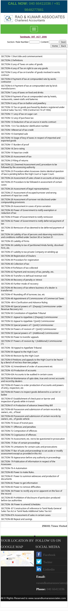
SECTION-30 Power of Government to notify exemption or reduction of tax (29, 211)
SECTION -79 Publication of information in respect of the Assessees (28, 463)
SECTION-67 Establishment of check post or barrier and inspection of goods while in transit (28, 400)
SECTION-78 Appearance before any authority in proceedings (31, 457)
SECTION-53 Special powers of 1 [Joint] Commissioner (27, 325)
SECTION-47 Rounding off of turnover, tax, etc (23, 294)
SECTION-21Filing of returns (14, 160)
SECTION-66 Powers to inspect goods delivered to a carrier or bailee (31, 393)
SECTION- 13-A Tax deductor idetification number (25, 126)
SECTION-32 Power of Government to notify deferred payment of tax (32, 222)
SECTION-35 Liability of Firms (15, 241)
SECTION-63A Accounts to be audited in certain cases (27, 374)
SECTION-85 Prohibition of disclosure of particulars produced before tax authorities (30, 499)
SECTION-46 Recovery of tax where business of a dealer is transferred (29, 289)
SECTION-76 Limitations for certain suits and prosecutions (29, 446)
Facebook (49, 555)
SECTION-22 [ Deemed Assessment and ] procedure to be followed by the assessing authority (29, 166)
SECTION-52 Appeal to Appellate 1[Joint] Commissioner (28, 321)
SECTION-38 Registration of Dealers (18, 256)
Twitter (47, 562)
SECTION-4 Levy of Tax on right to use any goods (24, 68)
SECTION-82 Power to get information (19, 483)
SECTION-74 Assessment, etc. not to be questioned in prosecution (33, 439)
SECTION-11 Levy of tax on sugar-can (19, 114)
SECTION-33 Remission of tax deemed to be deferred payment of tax (32, 229)
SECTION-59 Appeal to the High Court (19, 351)
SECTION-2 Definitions (12, 60)
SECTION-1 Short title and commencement (21, 56)
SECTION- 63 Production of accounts (18, 370)
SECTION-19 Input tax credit (14, 152)
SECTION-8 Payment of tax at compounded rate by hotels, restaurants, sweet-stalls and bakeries (29, 98)
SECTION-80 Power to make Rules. (17, 472)
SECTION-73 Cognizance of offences (18, 435)
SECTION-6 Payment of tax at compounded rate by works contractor (28, 80)
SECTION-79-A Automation (14, 468)
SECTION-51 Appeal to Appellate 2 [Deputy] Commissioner (29, 317)
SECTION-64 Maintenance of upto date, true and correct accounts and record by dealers (33, 380)
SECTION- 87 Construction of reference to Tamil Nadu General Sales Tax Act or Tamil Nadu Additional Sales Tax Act (31, 510)
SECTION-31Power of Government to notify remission (27, 217)
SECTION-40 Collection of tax (15, 264)
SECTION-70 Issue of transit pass (17, 423)
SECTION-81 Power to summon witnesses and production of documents (30, 477)
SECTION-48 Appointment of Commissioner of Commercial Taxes (32, 298)
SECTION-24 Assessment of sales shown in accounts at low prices (33, 178)
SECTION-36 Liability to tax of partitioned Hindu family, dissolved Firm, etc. (32, 246)
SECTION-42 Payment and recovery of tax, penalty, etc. (27, 272)
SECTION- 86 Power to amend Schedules (20, 504)
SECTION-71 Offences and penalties (18, 427)
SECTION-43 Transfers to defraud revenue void (24, 275)
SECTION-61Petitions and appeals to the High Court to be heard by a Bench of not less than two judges (32, 361)
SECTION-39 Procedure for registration (20, 260)
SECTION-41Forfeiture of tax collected (19, 268)
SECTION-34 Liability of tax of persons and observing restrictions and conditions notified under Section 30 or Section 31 (32, 236)
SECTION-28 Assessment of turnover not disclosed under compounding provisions (28, 201)
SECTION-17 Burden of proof (15, 144)
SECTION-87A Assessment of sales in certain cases (26, 515)
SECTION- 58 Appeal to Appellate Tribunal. (21, 347)
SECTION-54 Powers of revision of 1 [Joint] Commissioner (28, 329)
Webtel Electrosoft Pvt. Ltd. (52, 604)
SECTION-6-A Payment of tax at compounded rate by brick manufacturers (29, 87)
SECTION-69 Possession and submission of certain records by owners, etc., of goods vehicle (31, 417)
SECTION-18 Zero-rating (13, 148)
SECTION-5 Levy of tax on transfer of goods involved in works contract (30, 73)
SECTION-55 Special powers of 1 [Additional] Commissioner (30, 333)
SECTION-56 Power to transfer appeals (20, 337)
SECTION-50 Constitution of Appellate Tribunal (23, 313)
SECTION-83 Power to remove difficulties (21, 487)
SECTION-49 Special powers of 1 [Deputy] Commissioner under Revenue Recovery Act (31, 308)
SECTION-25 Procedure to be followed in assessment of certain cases (31, 183)
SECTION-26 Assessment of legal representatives (25, 188)
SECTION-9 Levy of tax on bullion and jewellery (23, 103)
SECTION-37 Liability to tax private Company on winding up (29, 252)
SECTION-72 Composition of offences (19, 431)
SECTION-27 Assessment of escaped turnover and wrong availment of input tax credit (28, 194)
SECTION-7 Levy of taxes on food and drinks (22, 92)
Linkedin (49, 569)
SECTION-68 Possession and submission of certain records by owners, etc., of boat (31, 411)
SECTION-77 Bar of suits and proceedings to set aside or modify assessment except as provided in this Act (32, 452)
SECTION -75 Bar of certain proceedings (20, 442)
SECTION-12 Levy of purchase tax (17, 118)
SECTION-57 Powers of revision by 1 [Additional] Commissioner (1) (31, 342)
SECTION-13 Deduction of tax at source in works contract (28, 122)
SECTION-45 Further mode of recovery (19, 283)
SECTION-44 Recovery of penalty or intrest (21, 279)
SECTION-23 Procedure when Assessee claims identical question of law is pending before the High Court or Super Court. (32, 172)
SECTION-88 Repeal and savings (16, 519)
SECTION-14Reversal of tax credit (17, 130)
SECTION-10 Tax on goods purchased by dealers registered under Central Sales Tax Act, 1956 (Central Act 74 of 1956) (33, 108)
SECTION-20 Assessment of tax (16, 156)
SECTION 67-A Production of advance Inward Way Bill (27, 405)
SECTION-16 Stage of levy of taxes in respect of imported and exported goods (30, 139)
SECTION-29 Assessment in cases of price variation (26, 206)
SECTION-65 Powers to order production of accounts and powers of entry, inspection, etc (32, 386)
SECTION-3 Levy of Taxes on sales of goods (22, 64)
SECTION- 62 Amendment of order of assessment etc (27, 366)
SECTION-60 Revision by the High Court (20, 355)
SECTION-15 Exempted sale (14, 134)
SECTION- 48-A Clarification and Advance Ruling (24, 302)
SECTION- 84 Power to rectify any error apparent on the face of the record (31, 492)
